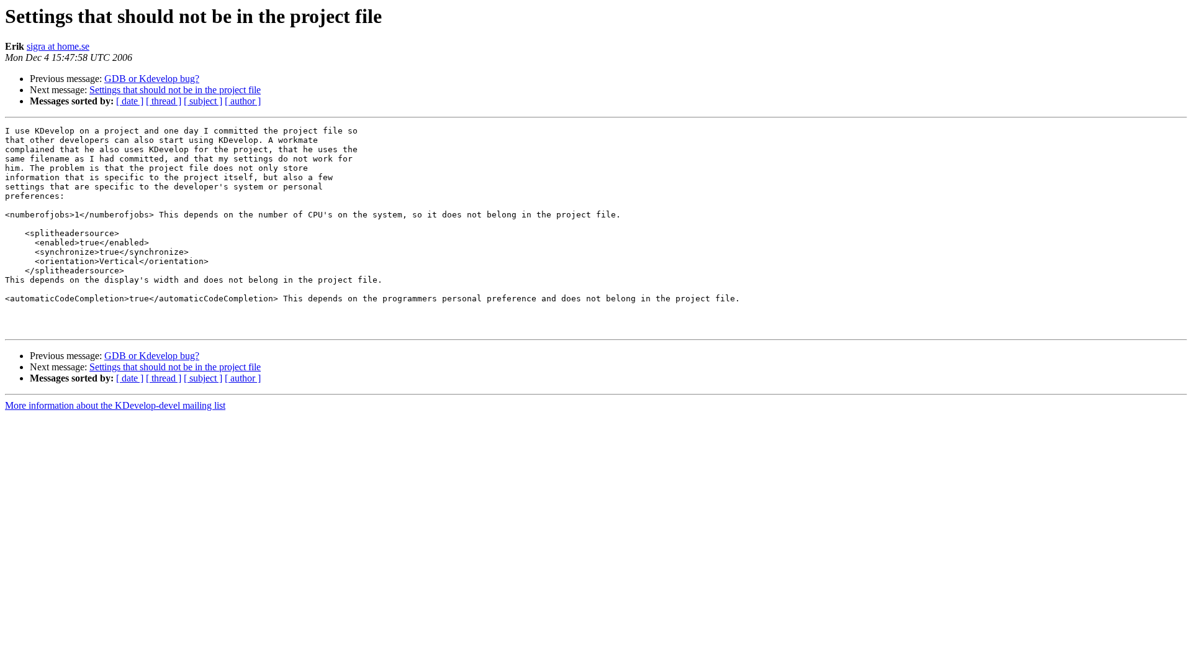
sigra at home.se (58, 46)
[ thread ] (163, 101)
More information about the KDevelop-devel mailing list (115, 405)
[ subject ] (203, 101)
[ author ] (243, 101)
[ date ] (129, 101)
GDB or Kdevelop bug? (151, 78)
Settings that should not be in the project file (175, 89)
